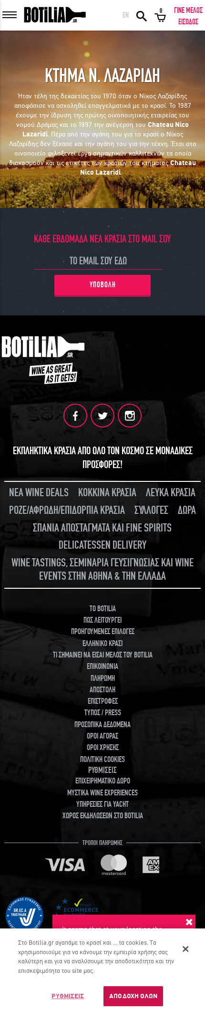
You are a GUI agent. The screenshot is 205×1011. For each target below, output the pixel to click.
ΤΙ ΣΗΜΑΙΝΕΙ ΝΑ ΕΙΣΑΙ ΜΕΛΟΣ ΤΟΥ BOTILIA (103, 655)
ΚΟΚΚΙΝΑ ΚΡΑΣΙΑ (107, 492)
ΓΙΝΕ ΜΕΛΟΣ (188, 10)
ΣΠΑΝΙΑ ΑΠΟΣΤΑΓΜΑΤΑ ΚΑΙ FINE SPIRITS (102, 527)
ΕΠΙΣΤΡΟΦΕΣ (103, 701)
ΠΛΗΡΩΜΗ (103, 678)
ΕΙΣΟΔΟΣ (188, 22)
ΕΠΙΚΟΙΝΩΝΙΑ (102, 666)
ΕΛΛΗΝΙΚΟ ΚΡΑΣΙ (102, 643)
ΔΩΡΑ (187, 510)
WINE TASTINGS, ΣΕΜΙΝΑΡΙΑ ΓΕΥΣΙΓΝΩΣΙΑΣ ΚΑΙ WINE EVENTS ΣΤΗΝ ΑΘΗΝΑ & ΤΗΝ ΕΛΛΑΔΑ (102, 569)
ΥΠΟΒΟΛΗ (103, 285)
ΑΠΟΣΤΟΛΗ (102, 690)
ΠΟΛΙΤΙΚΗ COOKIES (102, 759)
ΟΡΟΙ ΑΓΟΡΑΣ (102, 736)
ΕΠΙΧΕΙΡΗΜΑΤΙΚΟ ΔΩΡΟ (102, 781)
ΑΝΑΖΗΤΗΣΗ (141, 15)
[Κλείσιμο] (185, 949)
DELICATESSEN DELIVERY (102, 545)
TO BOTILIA (103, 609)
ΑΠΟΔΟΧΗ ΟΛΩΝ (133, 996)
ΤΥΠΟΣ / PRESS (102, 713)
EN (126, 15)
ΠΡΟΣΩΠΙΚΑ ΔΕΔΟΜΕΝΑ (102, 725)
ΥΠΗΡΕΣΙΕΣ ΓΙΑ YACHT (102, 804)
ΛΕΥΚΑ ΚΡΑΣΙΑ (170, 492)
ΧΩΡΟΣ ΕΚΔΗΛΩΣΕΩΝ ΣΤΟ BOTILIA (102, 816)
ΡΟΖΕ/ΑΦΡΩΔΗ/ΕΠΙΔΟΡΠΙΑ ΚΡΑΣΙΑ (67, 510)
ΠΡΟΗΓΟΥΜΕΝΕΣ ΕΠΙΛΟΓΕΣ (102, 631)
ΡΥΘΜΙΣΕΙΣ (67, 996)
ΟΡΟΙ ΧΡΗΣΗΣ (103, 747)
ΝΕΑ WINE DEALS (39, 492)
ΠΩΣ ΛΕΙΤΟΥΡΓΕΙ (102, 620)
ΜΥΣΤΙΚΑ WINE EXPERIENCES (102, 793)
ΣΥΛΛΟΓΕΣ (151, 510)
